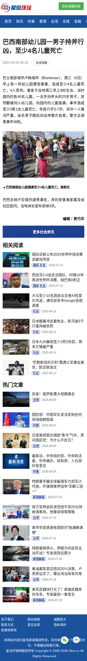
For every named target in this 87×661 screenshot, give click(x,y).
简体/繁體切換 (71, 6)
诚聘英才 (60, 619)
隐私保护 (60, 624)
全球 (66, 21)
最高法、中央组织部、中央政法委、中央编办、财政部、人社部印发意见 (57, 461)
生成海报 (41, 62)
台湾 (54, 21)
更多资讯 (43, 232)
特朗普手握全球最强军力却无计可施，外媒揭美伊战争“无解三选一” (57, 486)
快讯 (19, 21)
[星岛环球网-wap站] (19, 8)
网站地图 (33, 619)
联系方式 (7, 624)
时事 (31, 21)
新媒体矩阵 (9, 630)
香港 (42, 21)
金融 (77, 21)
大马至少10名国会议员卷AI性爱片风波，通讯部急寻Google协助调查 (57, 300)
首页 (8, 21)
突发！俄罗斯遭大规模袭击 (53, 394)
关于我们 (7, 619)
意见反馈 (33, 624)
